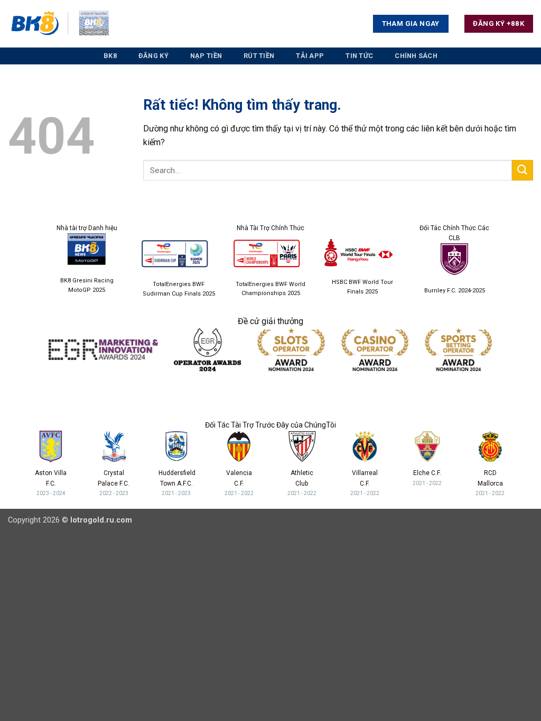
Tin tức (359, 56)
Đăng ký (153, 56)
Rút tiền (259, 56)
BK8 (110, 56)
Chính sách (416, 56)
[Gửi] (522, 170)
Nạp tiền (206, 56)
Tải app (310, 56)
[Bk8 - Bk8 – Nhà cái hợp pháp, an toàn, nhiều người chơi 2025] (61, 24)
